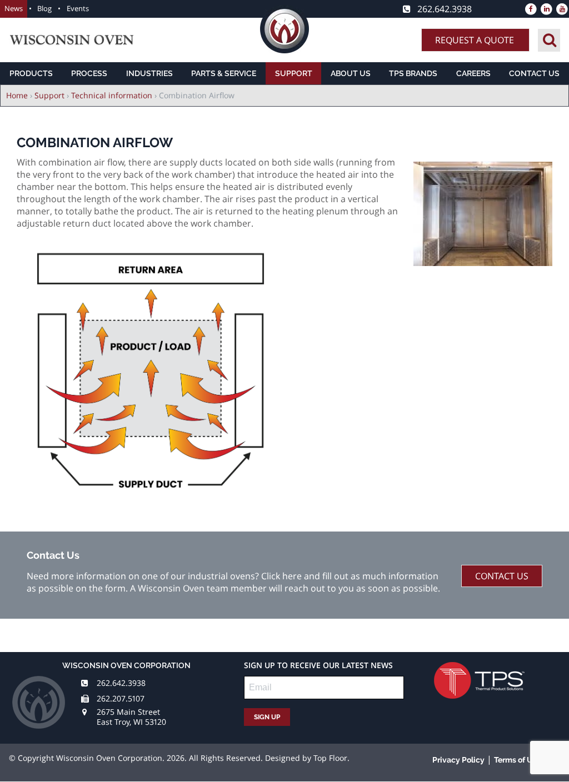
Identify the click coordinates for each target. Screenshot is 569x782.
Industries (149, 73)
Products (31, 73)
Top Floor (330, 758)
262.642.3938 (121, 683)
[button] (482, 263)
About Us (351, 73)
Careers (473, 73)
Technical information (111, 95)
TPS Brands (413, 73)
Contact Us (534, 73)
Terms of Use (517, 759)
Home (17, 95)
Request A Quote (474, 40)
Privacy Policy (458, 759)
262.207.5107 (120, 698)
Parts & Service (223, 73)
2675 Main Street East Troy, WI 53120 (131, 716)
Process (89, 73)
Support (293, 73)
